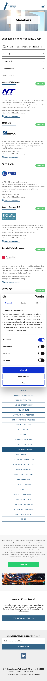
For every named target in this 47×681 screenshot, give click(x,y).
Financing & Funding (24, 440)
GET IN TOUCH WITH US (24, 618)
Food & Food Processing (23, 450)
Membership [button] (8, 69)
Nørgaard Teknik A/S (11, 82)
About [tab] (38, 303)
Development (23, 430)
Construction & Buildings (23, 420)
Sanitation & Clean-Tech (23, 494)
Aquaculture (23, 410)
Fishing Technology (23, 445)
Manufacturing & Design (23, 464)
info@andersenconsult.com (17, 674)
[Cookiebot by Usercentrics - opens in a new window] (34, 296)
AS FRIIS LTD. (8, 164)
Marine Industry (23, 469)
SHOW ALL (23, 390)
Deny (23, 383)
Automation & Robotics (23, 415)
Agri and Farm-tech (23, 400)
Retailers (23, 489)
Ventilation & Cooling (23, 509)
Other (23, 519)
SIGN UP (23, 564)
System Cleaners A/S (11, 207)
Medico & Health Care (23, 474)
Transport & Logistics (23, 504)
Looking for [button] (8, 61)
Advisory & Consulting (24, 395)
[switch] (41, 346)
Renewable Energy (24, 484)
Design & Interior (23, 425)
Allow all (23, 370)
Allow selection (23, 376)
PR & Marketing (23, 479)
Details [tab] (23, 303)
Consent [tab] (8, 303)
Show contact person (12, 117)
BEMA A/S (6, 123)
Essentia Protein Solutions (13, 248)
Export (23, 435)
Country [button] (6, 53)
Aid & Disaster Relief (23, 405)
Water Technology (23, 514)
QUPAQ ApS (7, 289)
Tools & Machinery (23, 499)
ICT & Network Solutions (23, 459)
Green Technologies (23, 455)
